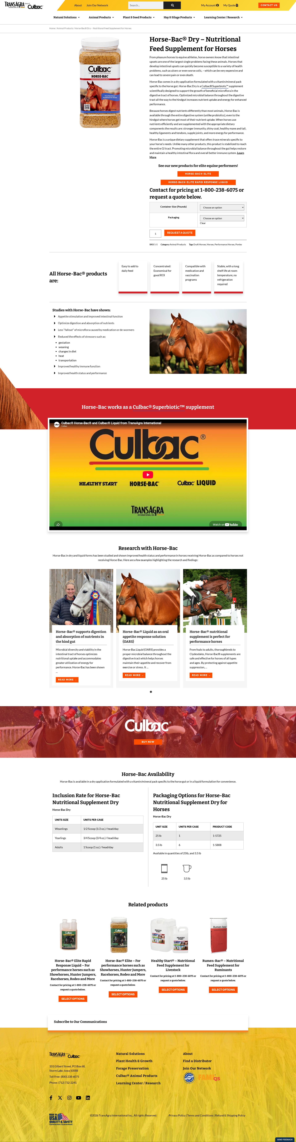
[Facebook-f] (51, 1097)
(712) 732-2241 (67, 1082)
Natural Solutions (65, 17)
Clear (203, 223)
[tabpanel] (81, 628)
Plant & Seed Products (137, 17)
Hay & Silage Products (178, 17)
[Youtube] (78, 1097)
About (78, 5)
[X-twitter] (60, 1097)
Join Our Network (97, 5)
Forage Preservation (132, 1068)
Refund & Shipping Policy (230, 1115)
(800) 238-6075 (70, 1076)
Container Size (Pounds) (173, 206)
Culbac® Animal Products (136, 1076)
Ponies (238, 244)
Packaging (173, 217)
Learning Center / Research (222, 17)
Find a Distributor (197, 1061)
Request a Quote (180, 232)
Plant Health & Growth (134, 1061)
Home (52, 28)
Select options (72, 998)
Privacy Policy (177, 1115)
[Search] (172, 5)
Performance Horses (224, 244)
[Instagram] (69, 1097)
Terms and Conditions (200, 1115)
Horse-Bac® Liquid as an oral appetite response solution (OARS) (146, 637)
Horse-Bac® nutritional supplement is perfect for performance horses (210, 637)
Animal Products (100, 17)
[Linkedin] (87, 1097)
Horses (210, 244)
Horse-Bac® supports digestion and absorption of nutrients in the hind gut (81, 637)
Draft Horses (199, 244)
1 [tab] (151, 691)
